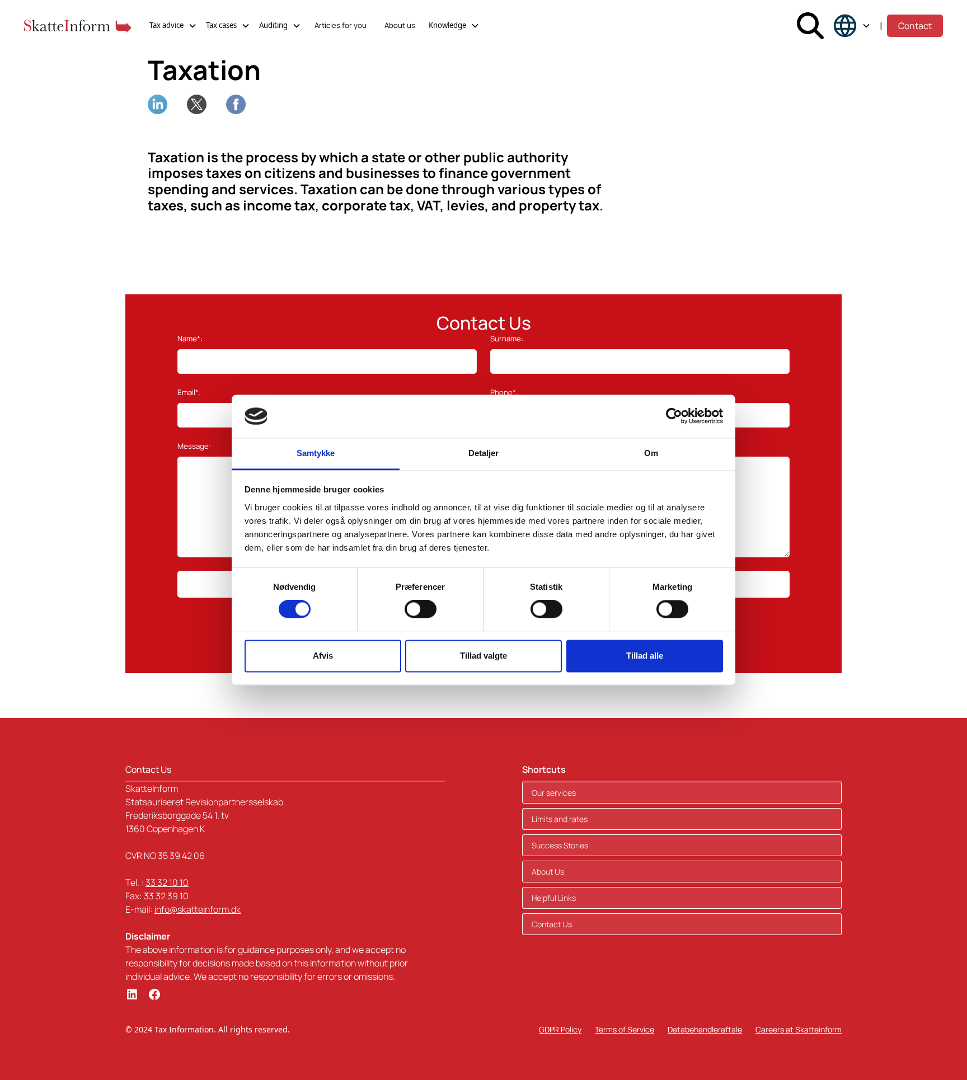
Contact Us (552, 924)
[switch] (420, 609)
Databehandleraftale (705, 1029)
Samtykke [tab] (316, 453)
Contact (915, 26)
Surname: (506, 339)
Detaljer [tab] (483, 453)
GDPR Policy (560, 1029)
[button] (173, 26)
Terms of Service (624, 1029)
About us (399, 25)
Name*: (190, 339)
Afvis (323, 655)
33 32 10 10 (167, 882)
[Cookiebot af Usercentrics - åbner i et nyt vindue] (674, 416)
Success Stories (560, 845)
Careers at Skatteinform (798, 1029)
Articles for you (340, 25)
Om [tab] (651, 453)
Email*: (189, 392)
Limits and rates (560, 819)
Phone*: (504, 392)
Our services (554, 792)
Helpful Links (554, 898)
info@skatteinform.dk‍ (197, 909)
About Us (548, 871)
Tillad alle (644, 655)
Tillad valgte (483, 655)
